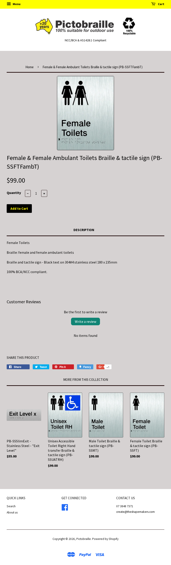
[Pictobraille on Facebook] (64, 507)
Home (29, 67)
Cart (160, 4)
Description (83, 230)
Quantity (14, 192)
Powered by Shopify (105, 539)
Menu (16, 4)
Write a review (85, 321)
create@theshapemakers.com (135, 512)
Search (11, 506)
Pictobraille (83, 539)
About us (12, 512)
